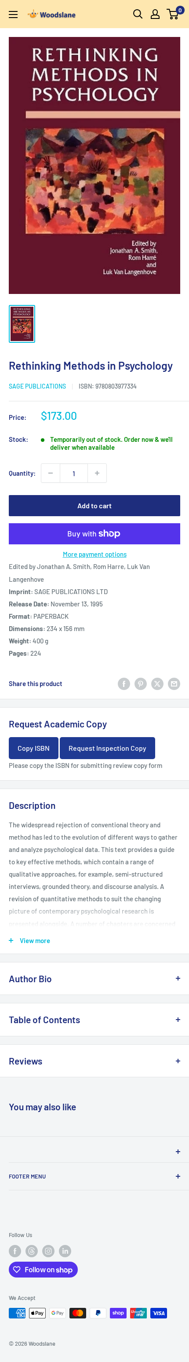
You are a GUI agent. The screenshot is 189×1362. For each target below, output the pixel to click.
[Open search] (138, 14)
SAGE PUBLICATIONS (37, 386)
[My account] (155, 14)
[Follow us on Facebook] (15, 1251)
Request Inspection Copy (107, 748)
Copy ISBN (34, 748)
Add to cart (94, 505)
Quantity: (22, 473)
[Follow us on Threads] (31, 1251)
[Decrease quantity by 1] (50, 473)
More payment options (95, 554)
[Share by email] (174, 683)
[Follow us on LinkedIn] (65, 1251)
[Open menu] (13, 14)
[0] (172, 14)
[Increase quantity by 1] (97, 473)
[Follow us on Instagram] (48, 1251)
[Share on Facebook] (124, 683)
